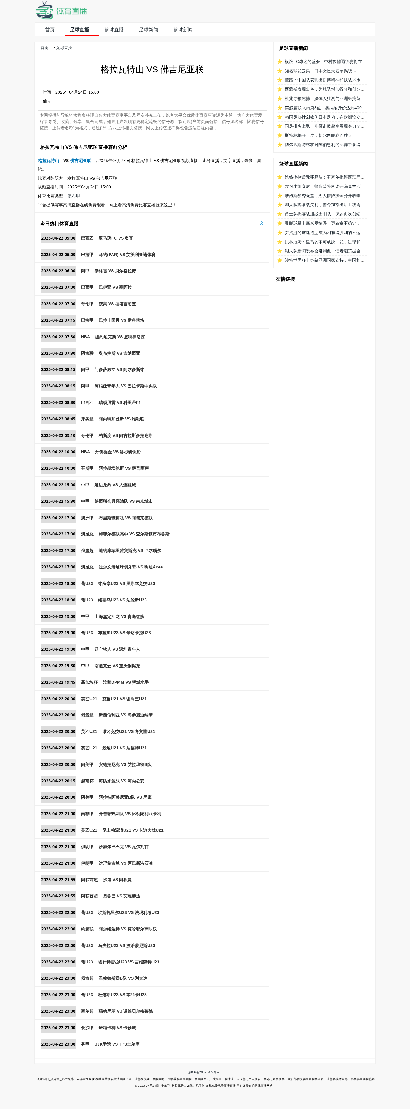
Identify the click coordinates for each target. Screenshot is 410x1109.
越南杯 (87, 781)
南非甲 (87, 813)
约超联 (87, 929)
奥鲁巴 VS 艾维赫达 (121, 896)
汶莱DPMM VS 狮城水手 (126, 682)
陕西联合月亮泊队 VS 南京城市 (124, 501)
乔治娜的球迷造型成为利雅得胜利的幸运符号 (327, 232)
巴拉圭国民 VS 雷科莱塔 (121, 320)
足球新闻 (148, 29)
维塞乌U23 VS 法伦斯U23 (122, 600)
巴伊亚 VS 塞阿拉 (115, 287)
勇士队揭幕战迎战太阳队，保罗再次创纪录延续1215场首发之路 (344, 214)
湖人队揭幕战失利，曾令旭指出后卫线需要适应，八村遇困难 (341, 204)
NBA (85, 336)
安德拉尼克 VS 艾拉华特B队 (125, 764)
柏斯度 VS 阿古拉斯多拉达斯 (126, 435)
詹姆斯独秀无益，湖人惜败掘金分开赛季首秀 (327, 195)
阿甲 (85, 270)
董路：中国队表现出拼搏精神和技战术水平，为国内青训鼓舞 (341, 79)
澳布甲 (74, 196)
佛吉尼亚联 (80, 160)
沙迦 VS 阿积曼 (117, 879)
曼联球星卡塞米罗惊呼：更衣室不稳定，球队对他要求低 (337, 223)
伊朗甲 (87, 846)
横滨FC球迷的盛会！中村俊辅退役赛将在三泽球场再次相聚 (340, 61)
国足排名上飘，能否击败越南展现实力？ (322, 126)
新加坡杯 (89, 682)
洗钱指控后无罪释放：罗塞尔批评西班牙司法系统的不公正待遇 (343, 177)
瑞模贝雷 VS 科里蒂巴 (119, 402)
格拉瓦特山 (48, 160)
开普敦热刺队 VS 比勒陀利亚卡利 (130, 813)
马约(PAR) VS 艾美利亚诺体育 (127, 254)
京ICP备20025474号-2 (203, 1072)
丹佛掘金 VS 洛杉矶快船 (118, 451)
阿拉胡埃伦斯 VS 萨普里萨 (124, 468)
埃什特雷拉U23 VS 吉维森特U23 (128, 962)
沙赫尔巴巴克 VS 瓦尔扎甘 (124, 846)
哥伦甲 (87, 303)
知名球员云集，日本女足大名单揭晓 (318, 70)
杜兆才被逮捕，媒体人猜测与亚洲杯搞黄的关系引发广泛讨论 (341, 98)
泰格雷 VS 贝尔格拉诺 (115, 270)
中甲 (85, 484)
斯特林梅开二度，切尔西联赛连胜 (316, 135)
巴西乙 (87, 238)
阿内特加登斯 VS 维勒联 (121, 419)
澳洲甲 (87, 517)
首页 (50, 29)
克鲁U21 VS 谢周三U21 (124, 698)
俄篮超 (87, 550)
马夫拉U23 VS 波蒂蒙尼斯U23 (126, 945)
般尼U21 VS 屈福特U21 (124, 748)
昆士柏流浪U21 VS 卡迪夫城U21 (133, 830)
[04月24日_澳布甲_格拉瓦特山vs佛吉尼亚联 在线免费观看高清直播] (61, 17)
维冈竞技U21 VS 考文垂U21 (128, 731)
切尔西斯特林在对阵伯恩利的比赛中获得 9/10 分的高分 (336, 144)
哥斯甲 (87, 468)
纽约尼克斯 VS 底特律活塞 (120, 336)
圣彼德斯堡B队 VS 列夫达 (123, 978)
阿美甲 (87, 764)
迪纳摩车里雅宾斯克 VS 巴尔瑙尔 (130, 550)
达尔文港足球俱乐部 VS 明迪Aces (131, 567)
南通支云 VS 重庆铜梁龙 (117, 665)
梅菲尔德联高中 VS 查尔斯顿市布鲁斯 (134, 534)
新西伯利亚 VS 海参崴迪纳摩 (126, 715)
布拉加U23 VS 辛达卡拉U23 (124, 632)
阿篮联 (87, 353)
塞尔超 (87, 1011)
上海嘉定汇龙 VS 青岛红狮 (119, 616)
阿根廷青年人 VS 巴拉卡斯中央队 (126, 386)
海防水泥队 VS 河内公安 (121, 781)
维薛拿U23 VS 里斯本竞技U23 (126, 583)
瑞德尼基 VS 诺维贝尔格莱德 (126, 1011)
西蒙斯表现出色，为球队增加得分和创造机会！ (329, 89)
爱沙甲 (87, 1027)
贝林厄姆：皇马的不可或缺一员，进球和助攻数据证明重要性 (341, 242)
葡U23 (87, 583)
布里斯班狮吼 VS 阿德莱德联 (126, 517)
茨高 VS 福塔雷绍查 (117, 303)
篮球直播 (114, 29)
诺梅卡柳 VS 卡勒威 (117, 1027)
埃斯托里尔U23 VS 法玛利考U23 (128, 912)
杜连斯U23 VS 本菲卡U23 (122, 994)
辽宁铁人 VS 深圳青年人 (117, 649)
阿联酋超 (89, 879)
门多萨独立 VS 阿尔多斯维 (119, 369)
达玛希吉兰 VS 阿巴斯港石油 (126, 863)
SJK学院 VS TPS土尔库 (117, 1044)
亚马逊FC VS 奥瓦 (116, 238)
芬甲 (85, 1044)
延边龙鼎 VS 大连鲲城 (115, 484)
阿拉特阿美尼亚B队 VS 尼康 (125, 797)
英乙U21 (89, 698)
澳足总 (87, 534)
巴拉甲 (87, 254)
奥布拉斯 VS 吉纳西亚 (119, 353)
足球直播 (79, 29)
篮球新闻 (183, 29)
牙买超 (87, 419)
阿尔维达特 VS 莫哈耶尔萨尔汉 (128, 929)
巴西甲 (87, 287)
